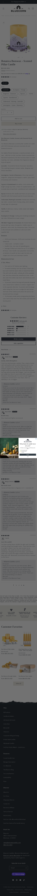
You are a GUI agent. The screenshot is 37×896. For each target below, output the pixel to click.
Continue (27, 454)
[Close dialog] (36, 438)
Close (27, 456)
